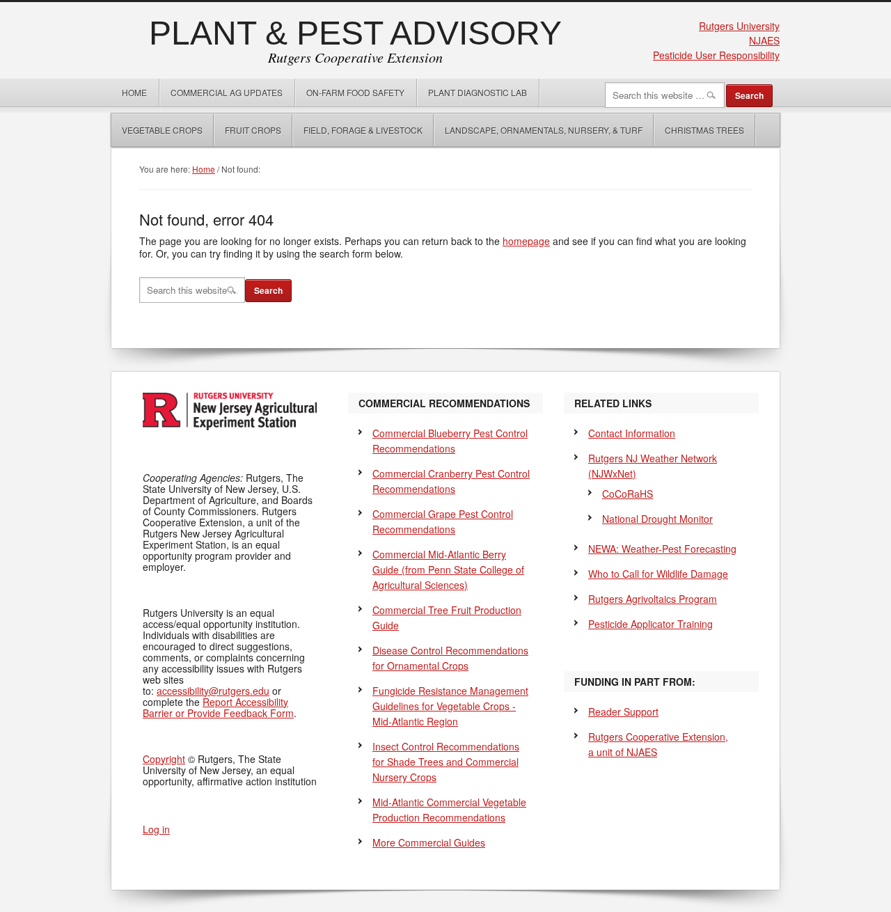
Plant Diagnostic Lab (477, 92)
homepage (526, 241)
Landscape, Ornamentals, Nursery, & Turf (543, 130)
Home (134, 92)
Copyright (164, 759)
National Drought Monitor (657, 519)
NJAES (764, 40)
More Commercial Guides (428, 842)
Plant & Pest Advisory (355, 33)
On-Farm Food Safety (355, 92)
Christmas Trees (704, 130)
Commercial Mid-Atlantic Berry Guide (448, 569)
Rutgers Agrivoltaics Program (652, 599)
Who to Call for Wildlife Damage (658, 574)
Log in (156, 829)
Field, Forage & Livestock (363, 130)
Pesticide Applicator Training (650, 624)
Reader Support (623, 711)
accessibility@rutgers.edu (213, 691)
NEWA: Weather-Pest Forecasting (662, 549)
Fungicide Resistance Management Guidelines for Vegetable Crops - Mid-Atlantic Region (450, 706)
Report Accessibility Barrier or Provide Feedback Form (218, 707)
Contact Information (631, 433)
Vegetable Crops (157, 130)
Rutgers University (739, 26)
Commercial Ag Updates (227, 92)
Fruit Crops (253, 130)
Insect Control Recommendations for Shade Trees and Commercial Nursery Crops (445, 761)
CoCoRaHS (627, 494)
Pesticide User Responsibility (716, 55)
